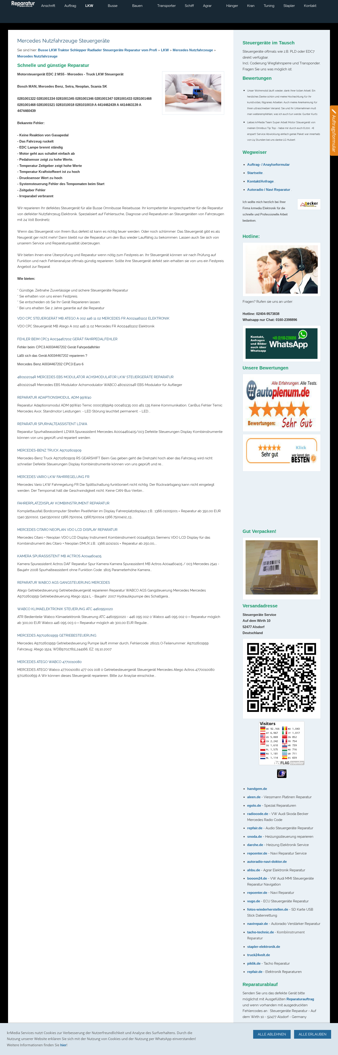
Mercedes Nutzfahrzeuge (193, 50)
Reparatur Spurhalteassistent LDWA (52, 424)
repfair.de (255, 828)
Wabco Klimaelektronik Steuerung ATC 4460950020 (65, 609)
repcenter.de (257, 853)
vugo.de (253, 901)
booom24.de (257, 878)
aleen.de (254, 797)
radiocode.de (258, 814)
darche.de (255, 845)
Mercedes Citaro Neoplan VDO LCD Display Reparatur (67, 530)
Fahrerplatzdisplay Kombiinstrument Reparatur (63, 503)
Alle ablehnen (272, 1034)
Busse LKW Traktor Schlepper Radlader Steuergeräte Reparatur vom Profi (97, 50)
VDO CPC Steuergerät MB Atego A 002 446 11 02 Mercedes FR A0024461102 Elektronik (93, 318)
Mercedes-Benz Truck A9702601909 (49, 450)
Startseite (255, 173)
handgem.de (257, 789)
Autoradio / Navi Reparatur (268, 190)
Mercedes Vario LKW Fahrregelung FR (53, 477)
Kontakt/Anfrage (260, 181)
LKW (165, 50)
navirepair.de (257, 924)
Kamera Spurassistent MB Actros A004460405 (59, 556)
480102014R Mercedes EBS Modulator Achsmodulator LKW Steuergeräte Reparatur (95, 377)
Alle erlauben (313, 1034)
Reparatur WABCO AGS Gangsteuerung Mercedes (63, 582)
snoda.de (254, 836)
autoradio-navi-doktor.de (267, 861)
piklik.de (254, 963)
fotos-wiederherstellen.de (267, 909)
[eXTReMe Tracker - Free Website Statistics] (281, 777)
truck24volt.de (258, 955)
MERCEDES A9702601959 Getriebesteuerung (56, 635)
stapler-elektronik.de (263, 947)
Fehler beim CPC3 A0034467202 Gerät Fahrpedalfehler (67, 339)
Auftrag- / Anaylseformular (268, 164)
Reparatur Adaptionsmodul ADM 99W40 (54, 397)
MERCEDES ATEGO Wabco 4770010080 (49, 662)
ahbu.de (253, 870)
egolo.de (254, 805)
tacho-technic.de (260, 932)
